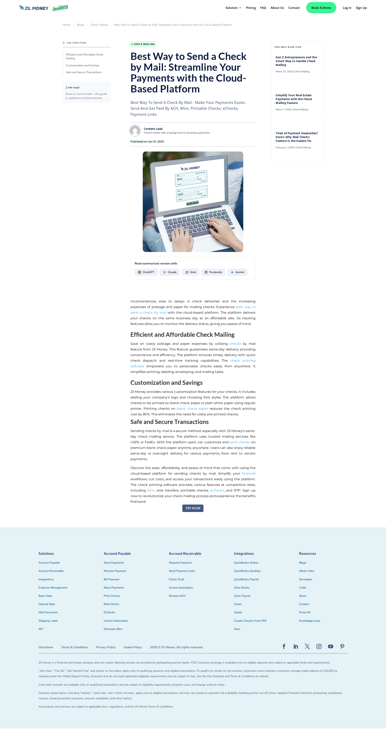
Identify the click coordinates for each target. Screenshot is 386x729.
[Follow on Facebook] (284, 647)
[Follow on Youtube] (331, 647)
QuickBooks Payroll (246, 579)
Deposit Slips (47, 604)
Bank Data (45, 595)
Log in (347, 8)
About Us (277, 8)
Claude (172, 272)
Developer (305, 579)
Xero (237, 629)
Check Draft (176, 579)
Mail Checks (111, 604)
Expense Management (53, 587)
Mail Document (48, 612)
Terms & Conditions (74, 647)
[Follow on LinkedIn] (296, 647)
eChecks (217, 490)
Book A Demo (321, 8)
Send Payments (114, 562)
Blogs (80, 25)
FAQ (263, 8)
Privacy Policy (106, 647)
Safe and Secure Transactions (84, 72)
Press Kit (304, 612)
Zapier (238, 612)
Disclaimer (46, 647)
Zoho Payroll (242, 595)
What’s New (306, 570)
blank (182, 409)
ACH (150, 490)
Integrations (46, 579)
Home (66, 25)
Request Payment (180, 562)
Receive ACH (177, 595)
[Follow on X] (307, 647)
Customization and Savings (82, 65)
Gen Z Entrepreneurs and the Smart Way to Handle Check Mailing (296, 61)
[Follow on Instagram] (319, 647)
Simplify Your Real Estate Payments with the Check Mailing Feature (294, 99)
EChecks (109, 612)
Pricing (251, 8)
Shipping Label (48, 620)
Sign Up (361, 8)
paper (202, 409)
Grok (193, 272)
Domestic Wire (113, 629)
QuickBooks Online (246, 562)
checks (235, 344)
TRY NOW (193, 508)
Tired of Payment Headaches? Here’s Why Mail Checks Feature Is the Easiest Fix (297, 137)
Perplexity (215, 272)
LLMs (302, 587)
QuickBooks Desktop (247, 570)
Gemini (239, 272)
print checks (240, 442)
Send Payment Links (182, 570)
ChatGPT (148, 272)
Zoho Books (241, 587)
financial (249, 473)
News (302, 595)
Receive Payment (115, 570)
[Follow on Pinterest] (342, 647)
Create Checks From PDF (250, 620)
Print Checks (112, 595)
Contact (294, 8)
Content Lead (153, 129)
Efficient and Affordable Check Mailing (84, 56)
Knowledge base (309, 620)
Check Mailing (99, 25)
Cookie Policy (133, 647)
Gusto (238, 604)
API (41, 629)
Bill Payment (111, 579)
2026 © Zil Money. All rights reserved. (176, 647)
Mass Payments (114, 587)
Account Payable (49, 562)
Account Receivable (51, 570)
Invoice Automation (116, 620)
